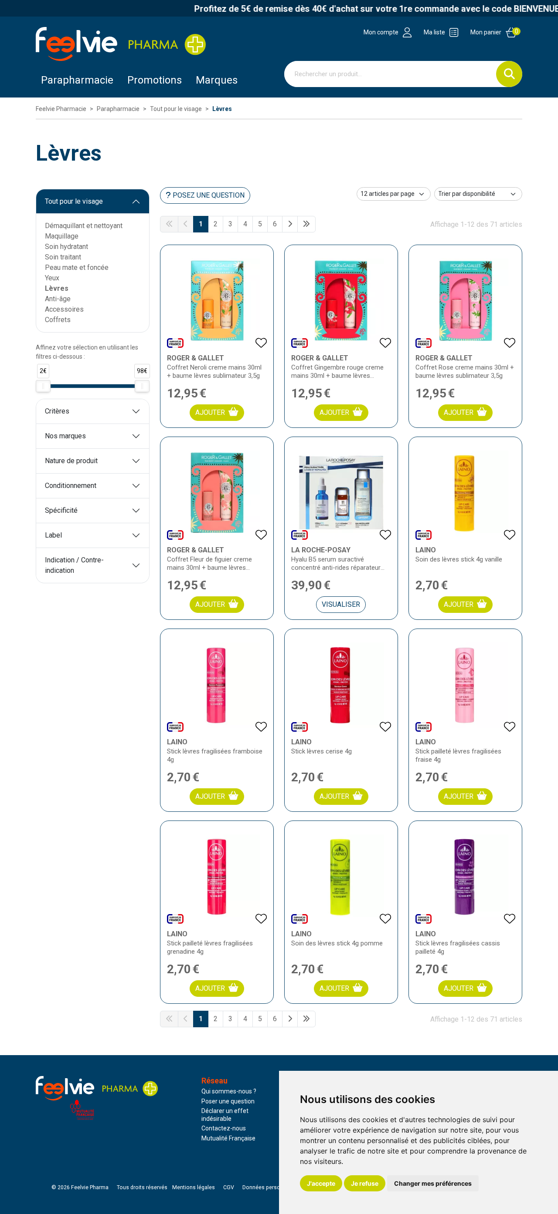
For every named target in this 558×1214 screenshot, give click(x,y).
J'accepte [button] (321, 1183)
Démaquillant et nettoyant (83, 226)
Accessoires (64, 309)
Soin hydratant (66, 246)
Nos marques (65, 436)
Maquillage (61, 236)
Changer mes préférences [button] (433, 1183)
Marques (217, 80)
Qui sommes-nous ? (228, 1091)
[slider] (43, 386)
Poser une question (228, 1101)
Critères (57, 411)
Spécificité (61, 510)
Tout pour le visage (74, 201)
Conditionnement (70, 485)
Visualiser (341, 604)
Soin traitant (63, 257)
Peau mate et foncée (77, 267)
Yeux (52, 278)
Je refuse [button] (364, 1183)
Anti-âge (58, 299)
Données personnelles (270, 1187)
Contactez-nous (223, 1128)
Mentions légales (193, 1187)
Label (53, 535)
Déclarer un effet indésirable (224, 1114)
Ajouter (210, 412)
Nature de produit (71, 461)
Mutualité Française (228, 1138)
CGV (228, 1187)
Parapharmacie (77, 80)
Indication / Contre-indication (74, 565)
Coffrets (58, 320)
